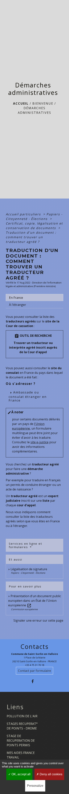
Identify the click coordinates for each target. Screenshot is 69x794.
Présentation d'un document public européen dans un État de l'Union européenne (34, 600)
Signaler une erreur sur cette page (38, 620)
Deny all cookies (50, 774)
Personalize (35, 785)
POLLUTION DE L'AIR (22, 716)
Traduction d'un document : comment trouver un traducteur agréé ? (31, 237)
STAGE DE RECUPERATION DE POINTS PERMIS (21, 740)
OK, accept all (20, 774)
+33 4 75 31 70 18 (34, 665)
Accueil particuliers (24, 214)
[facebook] (34, 681)
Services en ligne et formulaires (25, 545)
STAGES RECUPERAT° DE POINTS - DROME (22, 726)
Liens (15, 707)
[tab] (34, 297)
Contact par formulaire (34, 671)
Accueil (21, 103)
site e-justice (39, 442)
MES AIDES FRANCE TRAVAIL (21, 755)
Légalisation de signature (29, 569)
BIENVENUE (42, 103)
